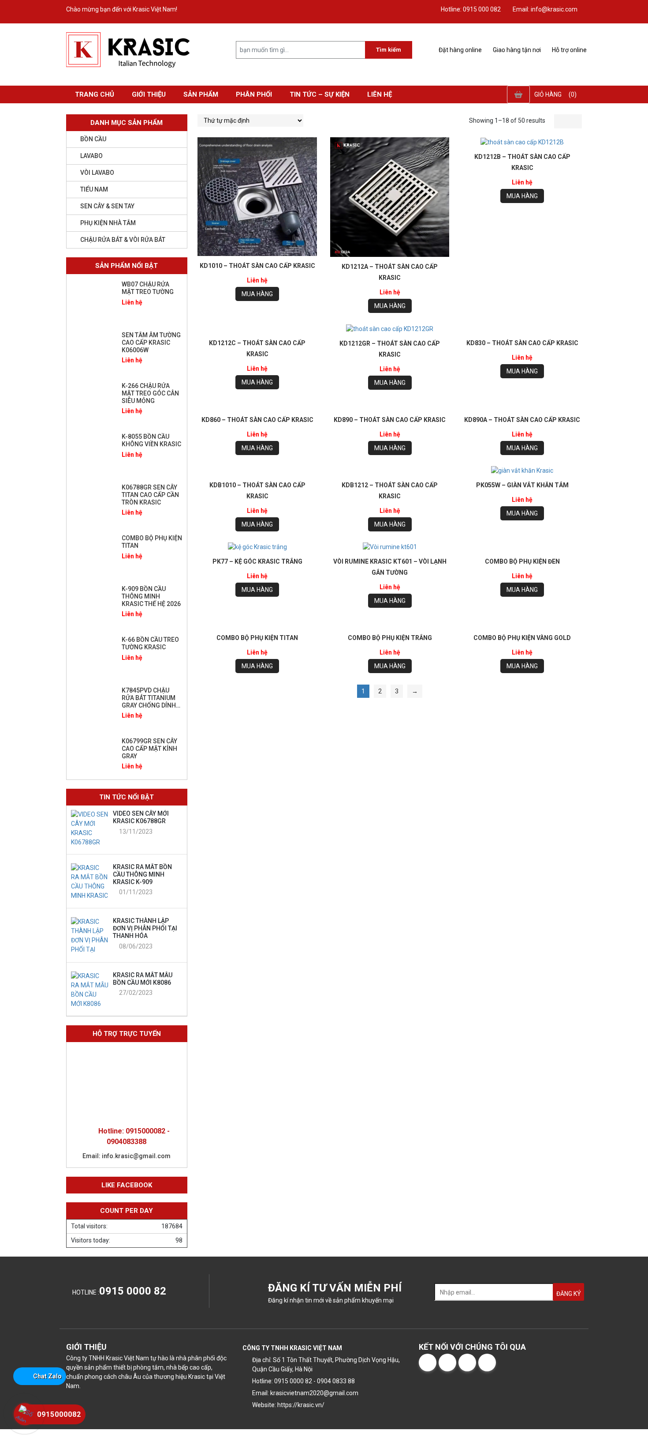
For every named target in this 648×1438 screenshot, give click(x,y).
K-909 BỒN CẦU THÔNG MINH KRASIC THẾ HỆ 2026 (151, 596)
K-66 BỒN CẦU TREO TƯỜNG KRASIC (150, 643)
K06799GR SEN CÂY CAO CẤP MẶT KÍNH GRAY (149, 749)
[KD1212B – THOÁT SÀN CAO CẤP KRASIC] (522, 142)
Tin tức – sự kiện (320, 94)
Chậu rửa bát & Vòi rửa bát (122, 239)
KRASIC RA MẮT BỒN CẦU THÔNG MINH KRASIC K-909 (142, 874)
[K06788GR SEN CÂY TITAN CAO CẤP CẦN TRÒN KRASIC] (93, 504)
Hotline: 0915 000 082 (470, 9)
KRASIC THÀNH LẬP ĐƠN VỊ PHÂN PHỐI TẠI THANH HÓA (145, 928)
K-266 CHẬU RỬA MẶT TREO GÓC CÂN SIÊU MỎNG (150, 393)
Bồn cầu (93, 139)
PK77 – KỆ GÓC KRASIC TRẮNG (257, 561)
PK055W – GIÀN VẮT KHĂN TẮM (522, 485)
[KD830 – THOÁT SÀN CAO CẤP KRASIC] (522, 328)
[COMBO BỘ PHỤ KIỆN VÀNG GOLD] (522, 623)
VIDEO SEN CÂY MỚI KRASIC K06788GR (141, 817)
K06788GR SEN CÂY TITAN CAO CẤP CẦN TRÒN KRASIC (150, 495)
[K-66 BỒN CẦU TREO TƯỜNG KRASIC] (93, 656)
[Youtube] (487, 1362)
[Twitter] (447, 1362)
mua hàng (257, 293)
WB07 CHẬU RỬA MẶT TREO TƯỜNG (148, 288)
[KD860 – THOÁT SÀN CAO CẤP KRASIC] (257, 405)
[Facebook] (427, 1362)
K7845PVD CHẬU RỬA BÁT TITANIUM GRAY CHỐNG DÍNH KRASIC (149, 701)
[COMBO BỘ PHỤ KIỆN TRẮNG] (390, 623)
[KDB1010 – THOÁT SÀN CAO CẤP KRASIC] (257, 470)
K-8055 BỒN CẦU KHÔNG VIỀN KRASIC (151, 440)
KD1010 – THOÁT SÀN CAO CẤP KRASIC (257, 265)
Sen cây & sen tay (107, 206)
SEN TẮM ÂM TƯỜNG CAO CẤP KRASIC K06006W (151, 342)
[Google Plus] (467, 1362)
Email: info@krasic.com (544, 9)
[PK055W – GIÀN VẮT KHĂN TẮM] (522, 471)
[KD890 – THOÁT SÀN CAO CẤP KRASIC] (390, 405)
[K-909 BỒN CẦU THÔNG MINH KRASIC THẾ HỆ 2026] (93, 605)
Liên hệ (379, 94)
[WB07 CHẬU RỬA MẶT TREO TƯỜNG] (93, 301)
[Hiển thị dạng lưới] (561, 121)
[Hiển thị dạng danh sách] (575, 121)
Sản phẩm (200, 94)
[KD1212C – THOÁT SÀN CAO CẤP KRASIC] (257, 328)
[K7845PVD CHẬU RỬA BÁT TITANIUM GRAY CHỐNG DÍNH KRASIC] (93, 707)
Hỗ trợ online (569, 49)
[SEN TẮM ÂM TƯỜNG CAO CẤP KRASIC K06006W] (93, 351)
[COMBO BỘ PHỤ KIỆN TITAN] (257, 623)
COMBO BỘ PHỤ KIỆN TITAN (257, 637)
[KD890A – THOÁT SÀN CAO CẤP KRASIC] (522, 405)
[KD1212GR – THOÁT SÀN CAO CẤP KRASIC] (390, 329)
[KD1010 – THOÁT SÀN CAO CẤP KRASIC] (257, 196)
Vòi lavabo (97, 172)
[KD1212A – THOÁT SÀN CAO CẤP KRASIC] (390, 197)
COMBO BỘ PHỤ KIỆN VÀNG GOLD (522, 637)
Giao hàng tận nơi (516, 49)
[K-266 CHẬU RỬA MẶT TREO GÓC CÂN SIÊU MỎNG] (93, 402)
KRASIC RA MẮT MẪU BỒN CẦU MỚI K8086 (142, 978)
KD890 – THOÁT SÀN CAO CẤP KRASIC (390, 419)
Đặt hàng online (459, 49)
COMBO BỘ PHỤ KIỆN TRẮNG (390, 637)
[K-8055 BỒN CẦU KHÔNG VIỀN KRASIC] (93, 453)
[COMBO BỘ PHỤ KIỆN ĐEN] (522, 547)
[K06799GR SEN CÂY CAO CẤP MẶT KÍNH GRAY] (93, 757)
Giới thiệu (149, 94)
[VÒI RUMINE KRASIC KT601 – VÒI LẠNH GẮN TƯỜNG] (390, 547)
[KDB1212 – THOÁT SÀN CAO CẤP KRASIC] (390, 470)
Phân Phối (254, 94)
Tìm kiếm (388, 49)
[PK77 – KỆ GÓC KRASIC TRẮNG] (257, 547)
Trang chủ (94, 94)
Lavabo (91, 155)
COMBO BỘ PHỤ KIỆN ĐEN (522, 561)
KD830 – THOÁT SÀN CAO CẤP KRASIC (522, 342)
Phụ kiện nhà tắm (108, 222)
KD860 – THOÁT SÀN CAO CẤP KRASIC (257, 419)
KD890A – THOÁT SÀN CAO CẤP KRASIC (522, 419)
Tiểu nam (94, 189)
